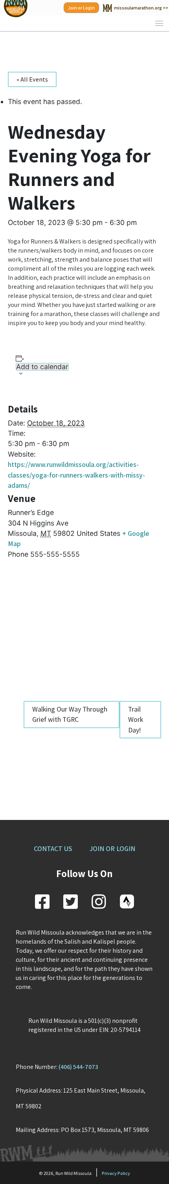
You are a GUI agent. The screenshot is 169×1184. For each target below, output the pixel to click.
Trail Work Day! (135, 719)
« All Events (32, 79)
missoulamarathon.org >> (141, 8)
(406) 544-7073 (78, 1067)
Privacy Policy (116, 1173)
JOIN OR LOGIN (112, 848)
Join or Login (81, 8)
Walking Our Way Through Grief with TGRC (69, 714)
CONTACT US (53, 848)
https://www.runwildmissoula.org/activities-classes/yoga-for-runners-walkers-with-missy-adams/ (76, 475)
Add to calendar (42, 367)
